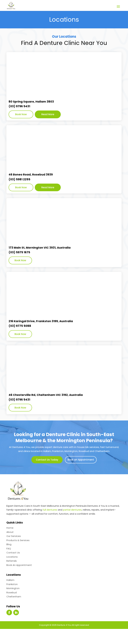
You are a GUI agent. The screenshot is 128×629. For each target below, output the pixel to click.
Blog (8, 544)
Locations (12, 556)
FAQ (8, 548)
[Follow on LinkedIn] (16, 612)
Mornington (13, 588)
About (10, 532)
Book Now (21, 114)
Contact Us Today (47, 459)
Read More (47, 114)
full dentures (50, 509)
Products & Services (18, 540)
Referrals (11, 560)
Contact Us (13, 552)
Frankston (12, 584)
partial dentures (72, 509)
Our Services (13, 536)
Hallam (10, 580)
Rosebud (11, 592)
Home (9, 527)
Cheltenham (13, 596)
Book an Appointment (81, 459)
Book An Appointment (19, 565)
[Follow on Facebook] (9, 612)
